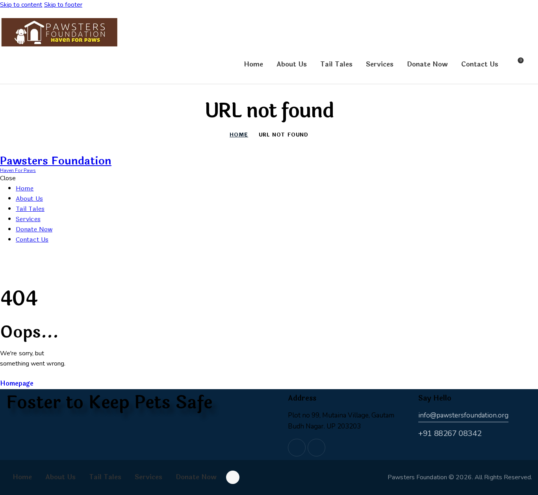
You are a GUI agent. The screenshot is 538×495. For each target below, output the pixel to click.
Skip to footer (63, 4)
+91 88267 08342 (449, 433)
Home (239, 135)
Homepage (16, 383)
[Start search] (533, 65)
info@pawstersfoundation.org (463, 415)
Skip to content (21, 4)
